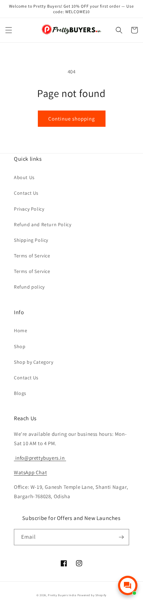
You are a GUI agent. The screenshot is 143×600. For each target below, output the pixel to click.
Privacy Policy (29, 209)
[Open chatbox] (127, 585)
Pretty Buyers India (62, 595)
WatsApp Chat (30, 472)
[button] (8, 30)
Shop (19, 346)
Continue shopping (71, 118)
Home (20, 330)
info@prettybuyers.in (39, 458)
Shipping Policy (31, 240)
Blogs (20, 393)
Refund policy (29, 287)
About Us (24, 177)
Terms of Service (32, 256)
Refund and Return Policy (42, 224)
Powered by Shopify (92, 595)
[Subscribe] (121, 537)
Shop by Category (33, 362)
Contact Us (26, 193)
